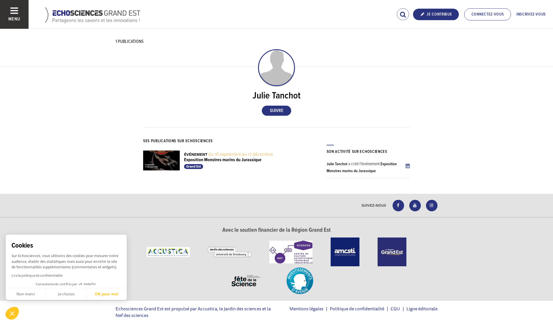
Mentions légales (306, 308)
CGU (395, 308)
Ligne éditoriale (422, 308)
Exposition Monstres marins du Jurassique (223, 160)
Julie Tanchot (337, 164)
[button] (12, 313)
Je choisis (66, 294)
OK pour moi (106, 294)
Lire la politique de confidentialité (37, 275)
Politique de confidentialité (357, 308)
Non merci (25, 294)
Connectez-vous (487, 14)
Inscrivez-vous (531, 14)
